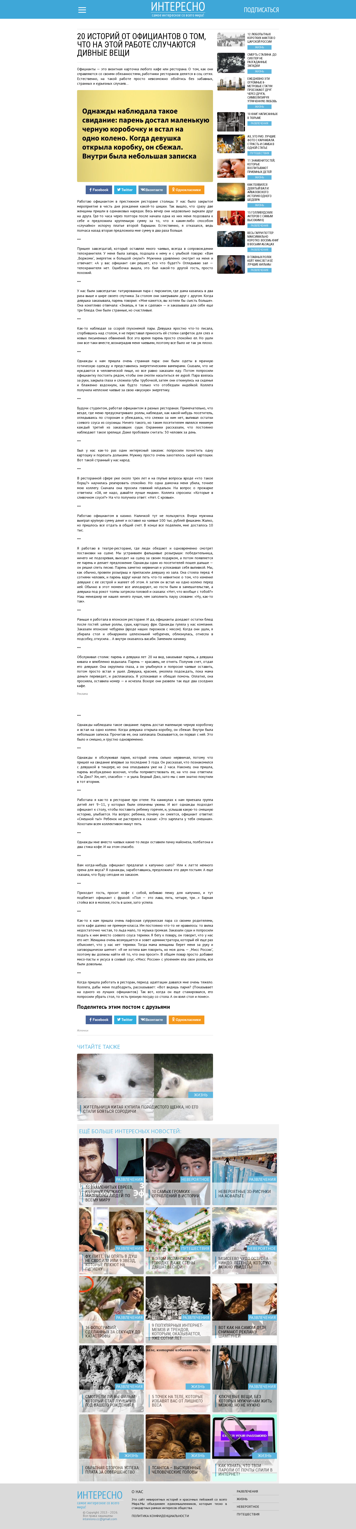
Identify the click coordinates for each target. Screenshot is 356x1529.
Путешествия (248, 1514)
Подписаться (261, 9)
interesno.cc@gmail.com (100, 1519)
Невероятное (248, 1506)
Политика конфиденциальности (160, 1515)
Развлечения (247, 1491)
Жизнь (242, 1499)
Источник (82, 1030)
